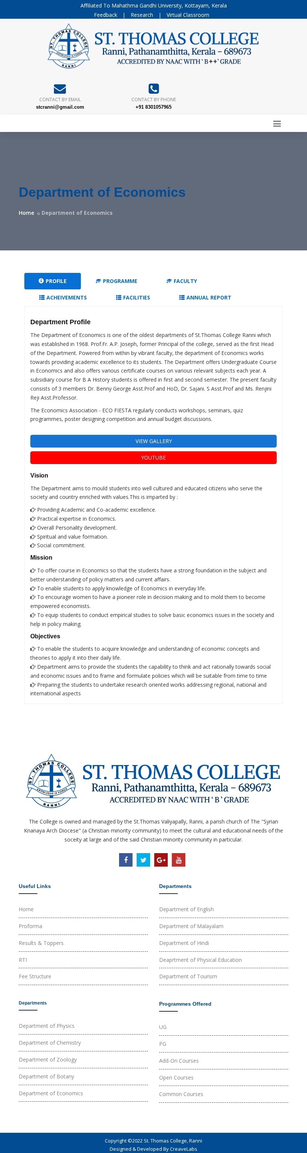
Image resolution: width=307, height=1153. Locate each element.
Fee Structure (35, 976)
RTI (23, 959)
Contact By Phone (153, 99)
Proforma (30, 926)
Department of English (186, 909)
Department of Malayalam (191, 926)
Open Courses (176, 1077)
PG (162, 1043)
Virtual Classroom (188, 14)
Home (26, 212)
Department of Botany (46, 1076)
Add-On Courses (179, 1060)
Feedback (105, 14)
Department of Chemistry (50, 1042)
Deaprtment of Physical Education (200, 959)
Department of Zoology (48, 1059)
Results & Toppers (41, 942)
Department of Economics (51, 1093)
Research (142, 14)
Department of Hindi (184, 942)
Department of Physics (47, 1025)
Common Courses (181, 1094)
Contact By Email (60, 99)
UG (163, 1026)
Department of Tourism (188, 976)
